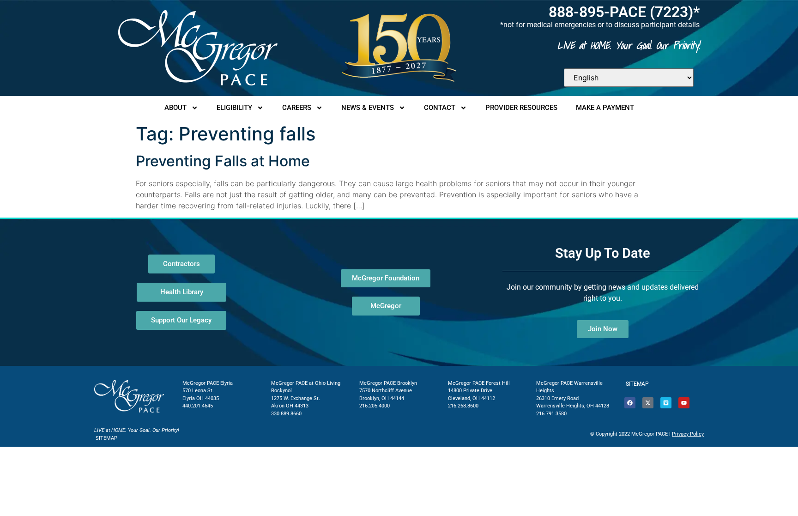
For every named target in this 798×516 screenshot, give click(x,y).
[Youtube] (683, 402)
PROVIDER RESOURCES (521, 107)
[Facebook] (629, 402)
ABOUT (175, 107)
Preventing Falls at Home (223, 161)
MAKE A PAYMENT (605, 107)
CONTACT (439, 107)
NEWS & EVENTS (367, 107)
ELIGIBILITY (234, 107)
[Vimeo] (665, 402)
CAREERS (296, 107)
